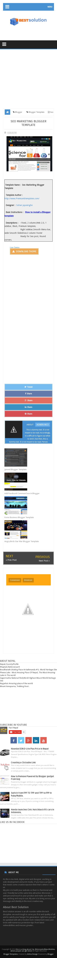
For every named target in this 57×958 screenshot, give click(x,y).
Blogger (51, 954)
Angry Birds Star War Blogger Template (21, 541)
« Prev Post (11, 560)
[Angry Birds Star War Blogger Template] (26, 529)
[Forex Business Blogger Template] (26, 505)
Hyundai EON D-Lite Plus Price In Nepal (30, 749)
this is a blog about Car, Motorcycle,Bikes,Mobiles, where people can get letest (32, 950)
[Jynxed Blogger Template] (26, 457)
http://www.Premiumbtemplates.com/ (22, 198)
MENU (50, 7)
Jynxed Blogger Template (15, 469)
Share (29, 393)
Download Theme (26, 251)
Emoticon (28, 580)
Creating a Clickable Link (23, 762)
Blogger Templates (10, 954)
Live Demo (14, 247)
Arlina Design (32, 954)
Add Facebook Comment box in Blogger (22, 493)
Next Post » (44, 561)
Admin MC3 (43, 424)
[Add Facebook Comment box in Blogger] (26, 481)
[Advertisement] (30, 31)
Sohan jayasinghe (24, 205)
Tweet (30, 387)
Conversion (15, 580)
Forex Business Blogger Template (19, 517)
